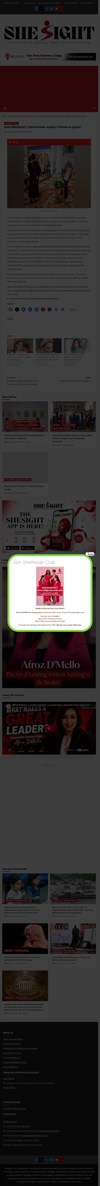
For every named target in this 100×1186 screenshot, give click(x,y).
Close (90, 554)
